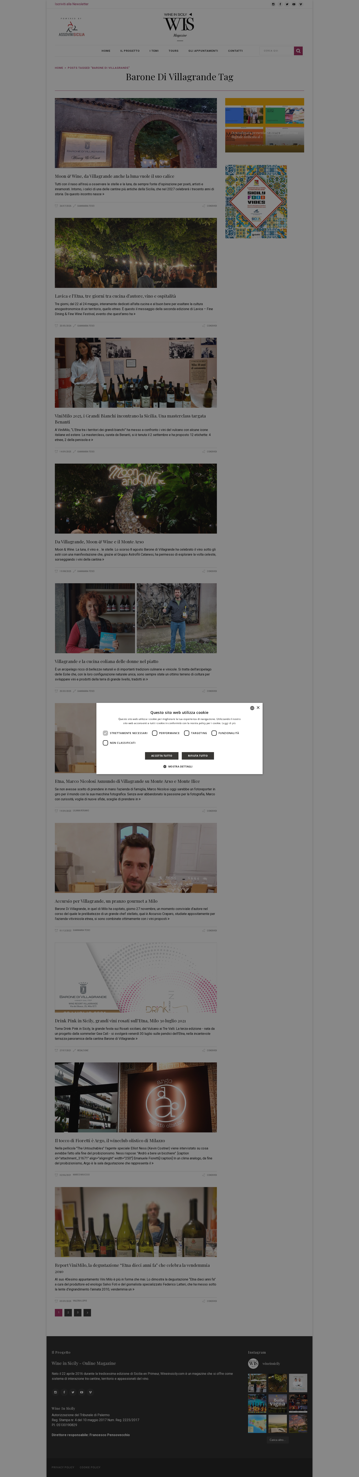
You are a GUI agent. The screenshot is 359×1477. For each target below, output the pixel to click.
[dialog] (179, 738)
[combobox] (252, 708)
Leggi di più (229, 723)
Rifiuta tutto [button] (198, 756)
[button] (179, 766)
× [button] (257, 707)
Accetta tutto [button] (161, 756)
